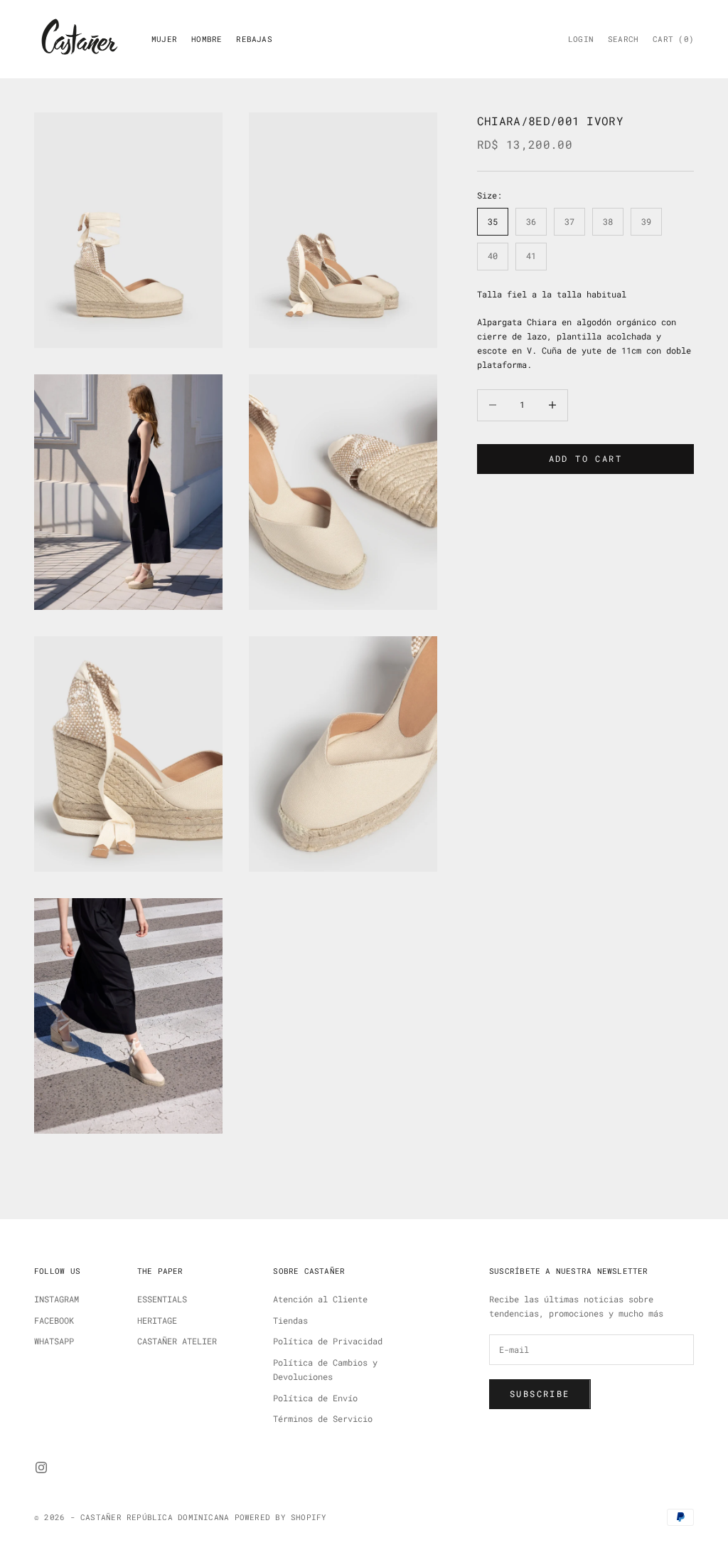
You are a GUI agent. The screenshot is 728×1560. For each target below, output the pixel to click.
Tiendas (290, 1320)
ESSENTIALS (162, 1299)
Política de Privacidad (327, 1340)
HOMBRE (206, 39)
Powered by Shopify (281, 1517)
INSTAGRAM (56, 1299)
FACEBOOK (54, 1320)
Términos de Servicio (323, 1418)
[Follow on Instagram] (41, 1467)
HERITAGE (157, 1320)
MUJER (164, 39)
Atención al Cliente (320, 1299)
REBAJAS (254, 39)
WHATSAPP (54, 1340)
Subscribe (540, 1393)
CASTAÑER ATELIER (177, 1340)
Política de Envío (315, 1397)
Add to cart (585, 458)
